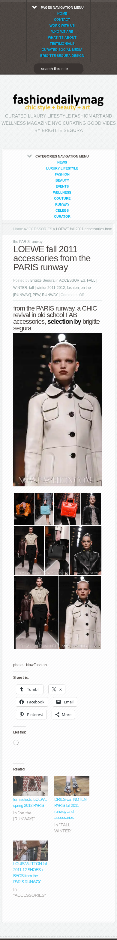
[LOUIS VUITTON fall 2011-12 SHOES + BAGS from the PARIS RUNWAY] (30, 850)
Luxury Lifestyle (62, 168)
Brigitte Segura (42, 280)
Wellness (62, 192)
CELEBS (62, 210)
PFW (36, 295)
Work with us (62, 25)
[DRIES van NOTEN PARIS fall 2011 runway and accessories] (71, 786)
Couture (62, 198)
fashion (62, 174)
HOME (62, 13)
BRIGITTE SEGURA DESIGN (62, 55)
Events (62, 186)
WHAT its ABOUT (62, 37)
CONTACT (62, 19)
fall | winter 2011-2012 (47, 288)
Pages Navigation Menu (62, 31)
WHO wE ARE (62, 31)
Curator (62, 216)
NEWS (62, 162)
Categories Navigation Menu (62, 186)
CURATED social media (62, 49)
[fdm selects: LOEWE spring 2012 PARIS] (30, 786)
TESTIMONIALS (62, 43)
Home (18, 229)
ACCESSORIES (39, 229)
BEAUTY (62, 180)
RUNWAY (62, 204)
